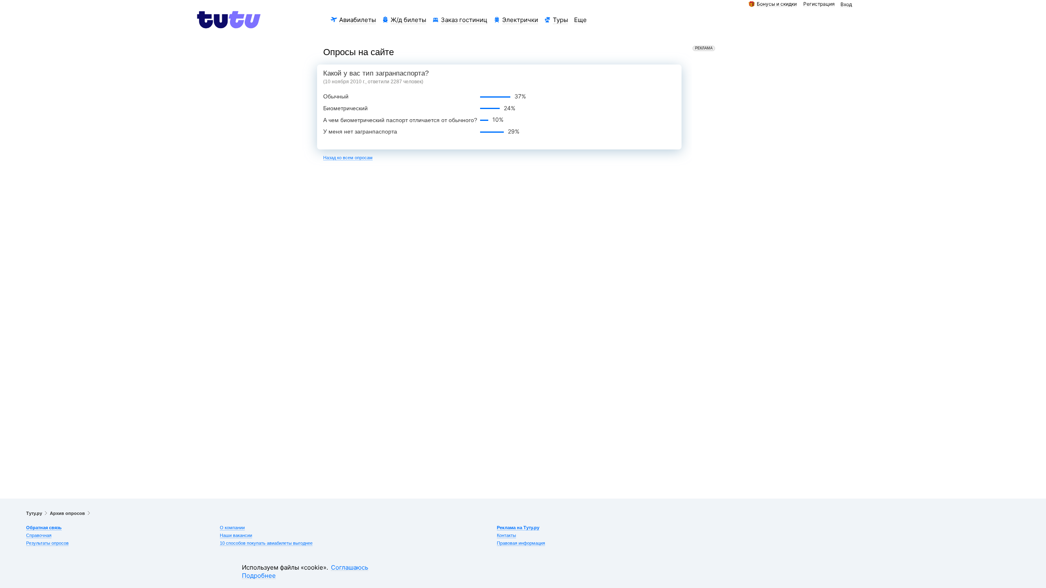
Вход (846, 4)
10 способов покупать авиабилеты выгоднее (266, 543)
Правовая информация (521, 543)
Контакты (506, 535)
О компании (232, 527)
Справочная (38, 535)
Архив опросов (67, 513)
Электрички (520, 20)
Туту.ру (34, 513)
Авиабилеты (357, 20)
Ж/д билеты (408, 20)
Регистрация (819, 4)
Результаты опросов (47, 543)
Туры (560, 20)
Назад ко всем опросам (348, 157)
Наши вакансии (236, 535)
